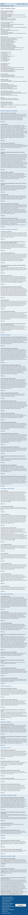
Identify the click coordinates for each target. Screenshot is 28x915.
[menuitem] (3, 4)
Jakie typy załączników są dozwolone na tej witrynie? (9, 98)
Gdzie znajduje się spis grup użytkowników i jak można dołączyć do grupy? (12, 67)
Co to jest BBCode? (4, 53)
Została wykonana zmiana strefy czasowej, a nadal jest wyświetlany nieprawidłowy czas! (14, 28)
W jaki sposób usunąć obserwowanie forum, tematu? (9, 95)
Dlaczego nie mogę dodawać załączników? (7, 44)
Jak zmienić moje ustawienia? (5, 23)
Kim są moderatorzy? (4, 65)
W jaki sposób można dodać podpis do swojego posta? (9, 39)
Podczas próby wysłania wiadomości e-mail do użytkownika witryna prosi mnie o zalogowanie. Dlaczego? (13, 34)
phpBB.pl (14, 282)
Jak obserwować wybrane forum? (6, 94)
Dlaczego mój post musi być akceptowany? (7, 48)
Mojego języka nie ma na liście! (5, 29)
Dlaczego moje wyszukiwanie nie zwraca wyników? (9, 85)
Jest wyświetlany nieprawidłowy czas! (7, 26)
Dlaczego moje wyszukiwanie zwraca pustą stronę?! (9, 86)
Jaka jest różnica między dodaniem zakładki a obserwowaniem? (11, 92)
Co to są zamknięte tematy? (5, 60)
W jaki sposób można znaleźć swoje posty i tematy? (9, 88)
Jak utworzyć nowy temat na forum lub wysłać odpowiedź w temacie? (12, 37)
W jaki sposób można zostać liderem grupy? (8, 68)
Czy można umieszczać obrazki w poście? (7, 56)
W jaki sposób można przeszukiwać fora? (7, 84)
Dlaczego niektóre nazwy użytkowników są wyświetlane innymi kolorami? (12, 69)
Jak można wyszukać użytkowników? (7, 87)
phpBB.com (21, 282)
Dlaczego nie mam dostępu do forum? (7, 43)
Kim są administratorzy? (4, 64)
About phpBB (3, 863)
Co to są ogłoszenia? (4, 58)
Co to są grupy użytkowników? (5, 66)
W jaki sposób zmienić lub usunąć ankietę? (7, 42)
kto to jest (14, 883)
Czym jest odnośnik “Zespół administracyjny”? (8, 71)
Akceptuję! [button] (20, 905)
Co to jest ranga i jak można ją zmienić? (7, 32)
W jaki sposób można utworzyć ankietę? (7, 40)
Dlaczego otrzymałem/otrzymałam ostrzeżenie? (8, 45)
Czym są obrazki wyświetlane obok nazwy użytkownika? (10, 30)
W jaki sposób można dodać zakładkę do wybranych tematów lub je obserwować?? (14, 93)
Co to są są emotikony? (4, 55)
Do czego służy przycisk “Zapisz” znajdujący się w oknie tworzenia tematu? (13, 47)
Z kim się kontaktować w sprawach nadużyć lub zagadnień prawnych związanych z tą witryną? (14, 105)
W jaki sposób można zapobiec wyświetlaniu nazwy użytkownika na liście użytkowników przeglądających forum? (12, 25)
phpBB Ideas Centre (4, 871)
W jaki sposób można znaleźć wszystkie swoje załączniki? (10, 99)
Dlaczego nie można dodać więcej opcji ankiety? (8, 41)
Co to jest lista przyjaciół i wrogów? (6, 80)
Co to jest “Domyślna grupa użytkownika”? (7, 70)
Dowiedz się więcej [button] (6, 913)
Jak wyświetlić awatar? (4, 31)
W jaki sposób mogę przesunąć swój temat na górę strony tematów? (11, 49)
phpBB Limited (7, 860)
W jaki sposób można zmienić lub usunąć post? (8, 38)
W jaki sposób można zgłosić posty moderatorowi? (9, 46)
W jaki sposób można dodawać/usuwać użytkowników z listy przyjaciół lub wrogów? (14, 81)
